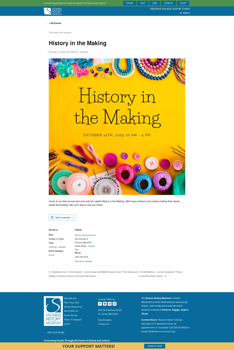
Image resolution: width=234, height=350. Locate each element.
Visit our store (55, 332)
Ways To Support (73, 319)
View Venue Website (83, 261)
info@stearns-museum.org (161, 331)
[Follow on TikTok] (114, 304)
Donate (168, 3)
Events (52, 255)
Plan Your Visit (71, 302)
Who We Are (70, 298)
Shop (183, 3)
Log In (67, 323)
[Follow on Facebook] (100, 304)
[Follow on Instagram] (110, 304)
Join (155, 3)
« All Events (55, 23)
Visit (142, 3)
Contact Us (103, 323)
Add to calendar (62, 217)
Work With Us (71, 310)
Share (129, 3)
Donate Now (154, 346)
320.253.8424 (104, 320)
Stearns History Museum (85, 235)
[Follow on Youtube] (105, 304)
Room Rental (70, 315)
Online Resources (73, 306)
